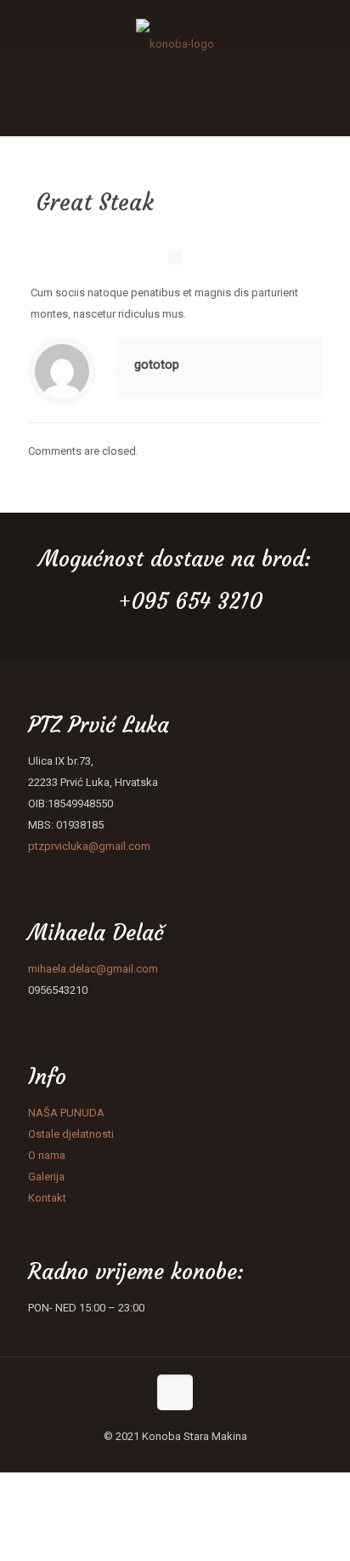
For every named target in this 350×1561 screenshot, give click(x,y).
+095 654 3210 (190, 601)
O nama (46, 1155)
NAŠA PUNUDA (67, 1112)
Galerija (46, 1176)
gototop (156, 364)
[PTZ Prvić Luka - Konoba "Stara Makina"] (175, 24)
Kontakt (47, 1197)
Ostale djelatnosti (71, 1134)
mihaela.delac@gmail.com (93, 968)
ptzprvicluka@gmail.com (89, 846)
